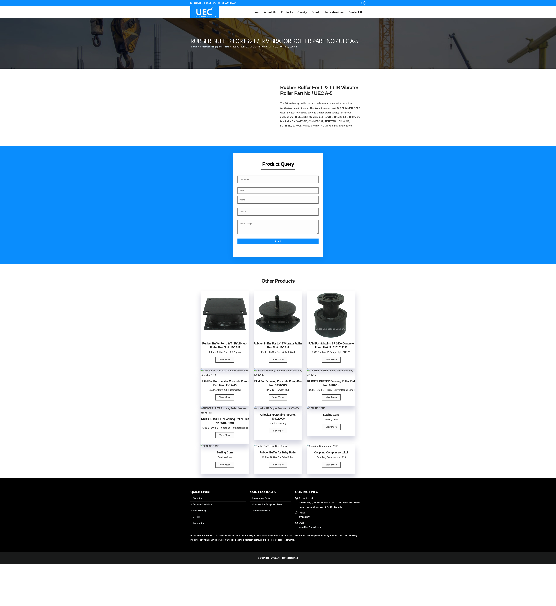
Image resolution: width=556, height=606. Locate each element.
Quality (302, 12)
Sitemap (197, 517)
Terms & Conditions (202, 504)
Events (316, 12)
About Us (270, 12)
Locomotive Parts (261, 498)
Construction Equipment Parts (214, 47)
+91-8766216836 (228, 3)
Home (255, 12)
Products (287, 12)
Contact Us (356, 12)
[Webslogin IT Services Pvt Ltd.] (333, 558)
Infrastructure (334, 12)
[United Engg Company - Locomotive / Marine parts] (204, 12)
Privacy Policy (199, 510)
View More (224, 359)
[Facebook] (363, 3)
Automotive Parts (261, 510)
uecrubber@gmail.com (205, 3)
